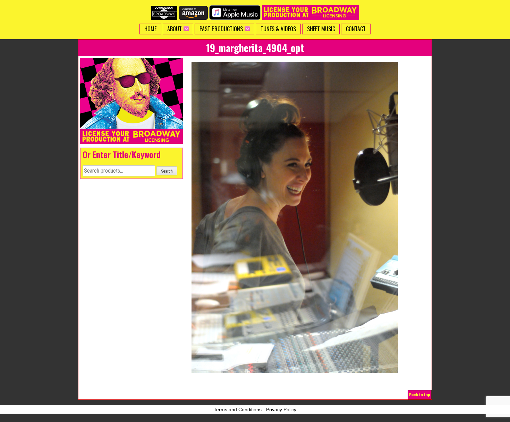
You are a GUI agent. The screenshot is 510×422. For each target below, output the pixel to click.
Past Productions (221, 29)
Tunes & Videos (278, 29)
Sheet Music (321, 29)
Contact (356, 29)
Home (150, 29)
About (174, 29)
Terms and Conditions (238, 409)
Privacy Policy (281, 409)
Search (167, 171)
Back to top (419, 394)
